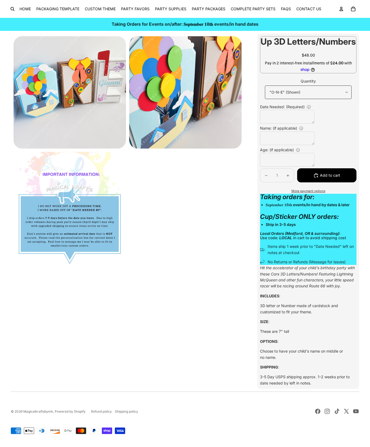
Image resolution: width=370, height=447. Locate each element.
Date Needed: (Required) (282, 106)
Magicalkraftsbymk (38, 411)
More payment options (308, 191)
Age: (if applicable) (277, 149)
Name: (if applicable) (278, 128)
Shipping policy (126, 411)
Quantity (308, 81)
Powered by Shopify (70, 411)
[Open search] (12, 9)
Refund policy (101, 411)
